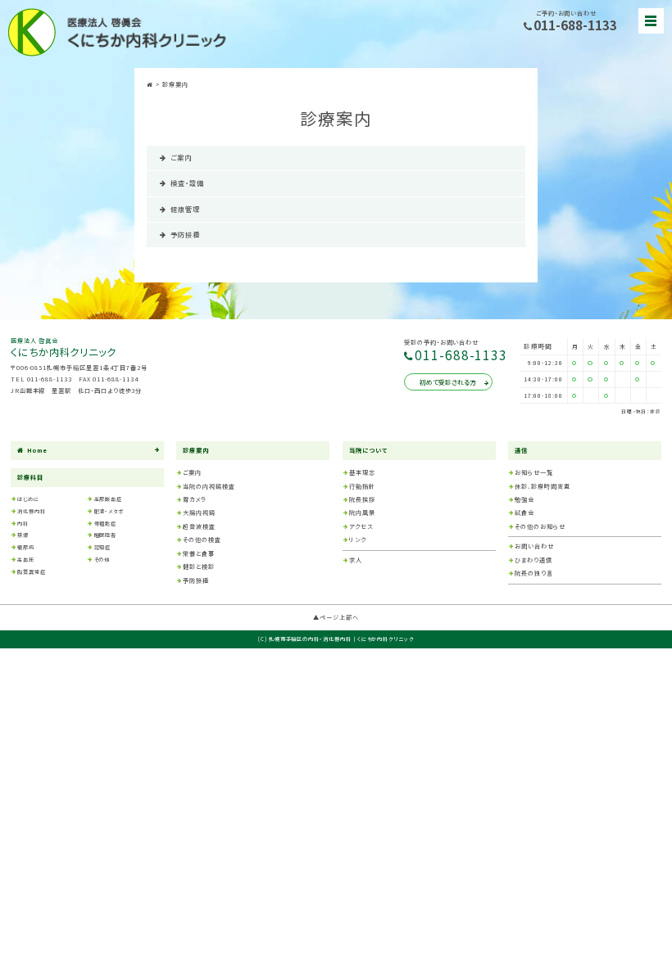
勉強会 (524, 499)
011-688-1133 (575, 26)
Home (37, 450)
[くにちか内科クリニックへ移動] (151, 84)
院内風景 (362, 512)
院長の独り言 (534, 573)
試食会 (524, 512)
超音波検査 (199, 526)
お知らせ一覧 (534, 472)
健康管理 (185, 209)
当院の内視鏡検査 (208, 486)
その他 (102, 559)
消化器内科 (31, 511)
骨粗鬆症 (105, 523)
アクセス (361, 526)
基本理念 (362, 472)
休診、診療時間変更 (542, 486)
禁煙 (23, 535)
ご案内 (181, 157)
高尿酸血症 (108, 499)
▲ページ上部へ (336, 617)
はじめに (28, 499)
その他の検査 (202, 539)
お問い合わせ (534, 546)
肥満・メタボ (109, 511)
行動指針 (362, 486)
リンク (357, 539)
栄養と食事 (199, 553)
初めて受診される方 (448, 381)
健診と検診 (199, 566)
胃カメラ (195, 499)
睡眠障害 (105, 535)
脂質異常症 (31, 572)
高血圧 (25, 559)
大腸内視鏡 (199, 512)
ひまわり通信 (533, 560)
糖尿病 (25, 547)
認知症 (102, 547)
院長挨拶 (362, 499)
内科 (23, 523)
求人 (355, 560)
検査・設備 (187, 182)
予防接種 (185, 234)
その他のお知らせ (540, 526)
